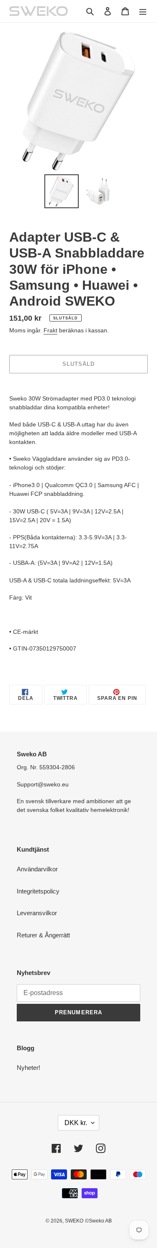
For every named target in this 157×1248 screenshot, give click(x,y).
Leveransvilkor (37, 912)
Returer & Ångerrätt (43, 935)
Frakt (50, 330)
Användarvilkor (37, 869)
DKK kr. (75, 1122)
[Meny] (143, 11)
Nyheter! (28, 1067)
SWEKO (74, 1221)
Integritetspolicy (38, 891)
